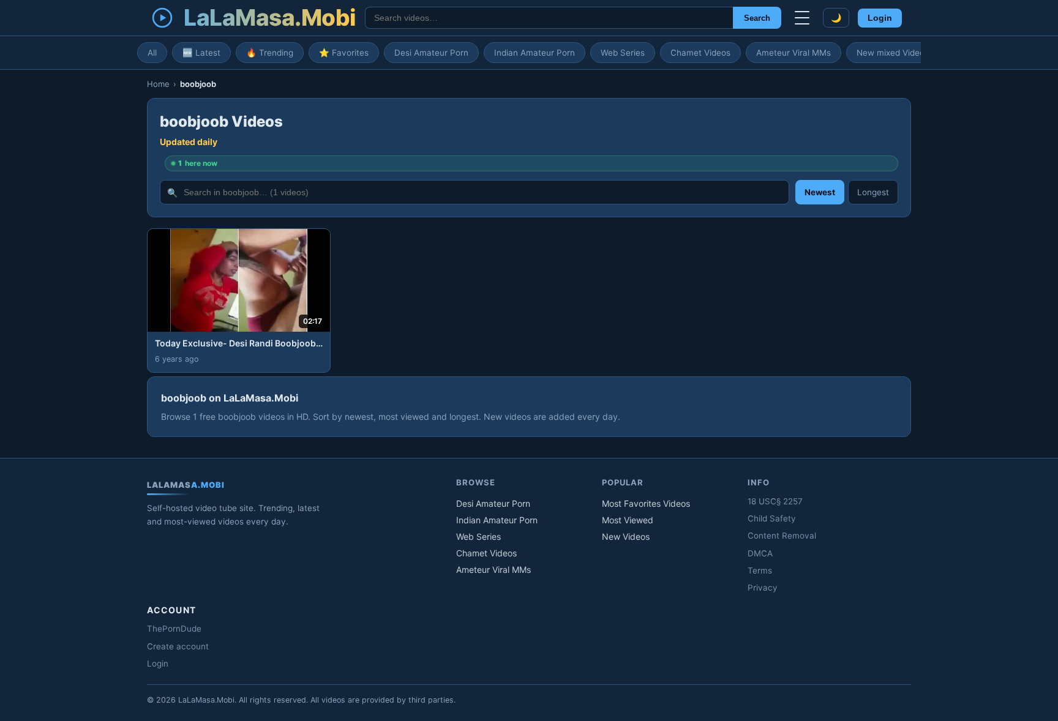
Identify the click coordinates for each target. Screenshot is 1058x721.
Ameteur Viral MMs (793, 53)
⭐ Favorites (344, 53)
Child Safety (772, 518)
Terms (760, 570)
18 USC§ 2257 (775, 501)
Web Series (623, 53)
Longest (873, 192)
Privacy (763, 587)
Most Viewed (627, 520)
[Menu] (802, 18)
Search (757, 18)
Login (880, 18)
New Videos (626, 536)
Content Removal (782, 535)
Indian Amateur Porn (534, 53)
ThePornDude (174, 628)
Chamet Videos (700, 53)
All (152, 53)
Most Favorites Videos (646, 503)
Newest (820, 192)
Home (158, 84)
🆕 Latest (201, 53)
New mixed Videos (893, 53)
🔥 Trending (269, 53)
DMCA (760, 553)
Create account (178, 646)
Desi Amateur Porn (431, 53)
